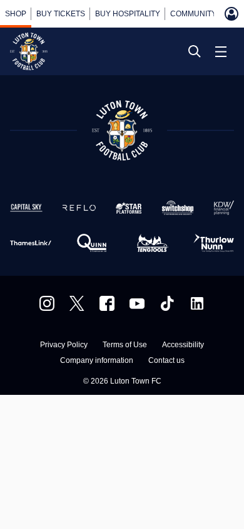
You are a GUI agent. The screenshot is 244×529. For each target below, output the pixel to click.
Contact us (166, 361)
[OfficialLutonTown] (137, 303)
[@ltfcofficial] (167, 303)
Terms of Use (125, 345)
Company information (96, 361)
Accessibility (183, 345)
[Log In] (231, 14)
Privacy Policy (64, 345)
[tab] (15, 14)
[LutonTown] (76, 303)
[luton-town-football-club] (197, 303)
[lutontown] (46, 303)
